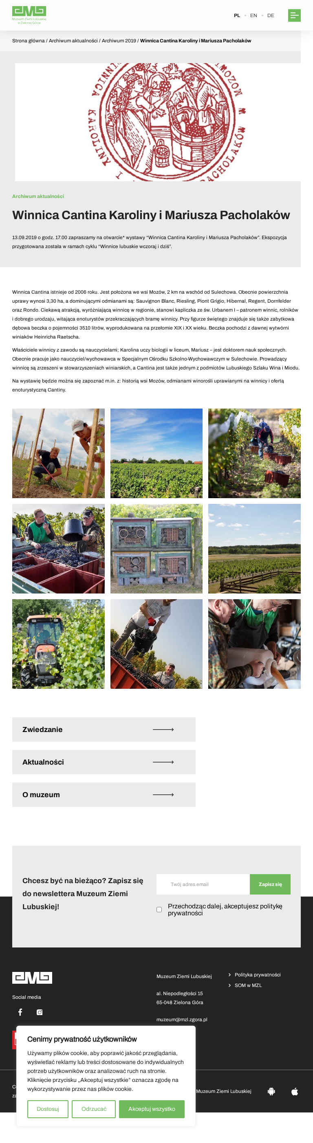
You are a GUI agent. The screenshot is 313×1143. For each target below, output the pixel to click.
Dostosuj (48, 1109)
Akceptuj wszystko (151, 1109)
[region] (106, 1076)
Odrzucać (94, 1109)
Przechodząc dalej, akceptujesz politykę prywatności (225, 910)
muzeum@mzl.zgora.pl (181, 1019)
